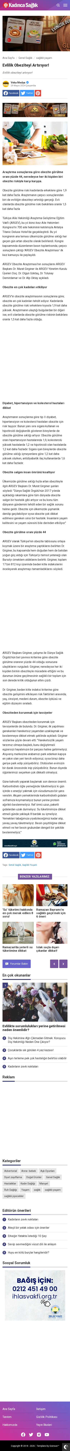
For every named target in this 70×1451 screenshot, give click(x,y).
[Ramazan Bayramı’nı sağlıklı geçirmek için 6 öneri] (51, 895)
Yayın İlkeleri (44, 1425)
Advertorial (10, 1171)
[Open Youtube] (47, 1434)
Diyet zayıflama (13, 1177)
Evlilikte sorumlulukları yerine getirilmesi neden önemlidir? (34, 1028)
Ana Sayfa (9, 1409)
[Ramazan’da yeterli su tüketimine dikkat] (18, 933)
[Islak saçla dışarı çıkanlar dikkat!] (51, 933)
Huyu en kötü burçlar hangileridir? (28, 1252)
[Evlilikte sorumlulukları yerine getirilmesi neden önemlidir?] (35, 1002)
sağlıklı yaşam (29, 865)
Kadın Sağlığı (28, 1183)
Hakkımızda (10, 1425)
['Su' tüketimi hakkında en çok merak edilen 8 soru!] (18, 895)
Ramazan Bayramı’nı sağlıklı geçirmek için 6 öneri (51, 913)
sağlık (37, 1189)
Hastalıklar (10, 1183)
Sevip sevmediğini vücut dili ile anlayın (32, 1244)
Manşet (43, 1183)
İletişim (40, 1409)
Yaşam (25, 1189)
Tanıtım (7, 1417)
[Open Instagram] (39, 1434)
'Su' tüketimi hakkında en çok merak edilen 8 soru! (18, 913)
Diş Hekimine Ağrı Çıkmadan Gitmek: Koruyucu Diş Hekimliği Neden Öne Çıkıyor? (37, 1040)
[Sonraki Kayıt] (63, 964)
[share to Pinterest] (38, 93)
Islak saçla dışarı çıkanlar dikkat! (47, 949)
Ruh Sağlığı (10, 1189)
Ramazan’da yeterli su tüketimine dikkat (17, 949)
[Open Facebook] (23, 1434)
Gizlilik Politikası (46, 1417)
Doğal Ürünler (34, 1177)
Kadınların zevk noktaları (23, 1066)
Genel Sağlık (15, 865)
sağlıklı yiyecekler (14, 1196)
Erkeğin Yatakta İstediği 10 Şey (27, 1236)
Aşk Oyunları (47, 1171)
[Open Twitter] (31, 1434)
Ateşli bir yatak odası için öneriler (28, 1227)
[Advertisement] (35, 361)
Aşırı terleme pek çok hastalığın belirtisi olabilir (37, 1058)
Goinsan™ (54, 1446)
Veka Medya (18, 82)
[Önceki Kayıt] (54, 964)
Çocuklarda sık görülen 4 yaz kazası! (31, 1050)
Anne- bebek (28, 1171)
